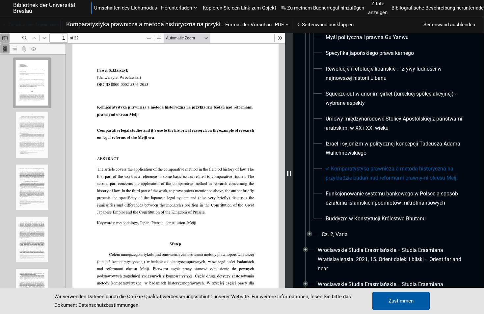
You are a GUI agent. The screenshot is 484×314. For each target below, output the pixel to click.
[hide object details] (289, 173)
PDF (279, 25)
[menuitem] (367, 37)
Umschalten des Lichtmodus (125, 8)
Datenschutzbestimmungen (108, 305)
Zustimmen (401, 301)
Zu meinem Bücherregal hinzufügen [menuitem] (325, 8)
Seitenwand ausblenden (449, 25)
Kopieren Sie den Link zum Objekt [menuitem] (239, 8)
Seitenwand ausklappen (328, 25)
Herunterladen (176, 8)
